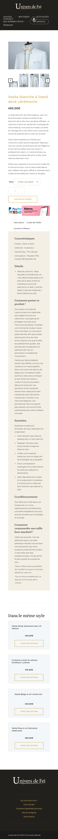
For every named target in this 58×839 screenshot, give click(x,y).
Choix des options (29, 643)
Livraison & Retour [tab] (22, 228)
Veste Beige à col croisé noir (28, 694)
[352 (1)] (24, 80)
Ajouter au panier (23, 199)
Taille (11, 182)
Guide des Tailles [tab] (34, 222)
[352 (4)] (29, 55)
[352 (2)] (34, 80)
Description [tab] (19, 222)
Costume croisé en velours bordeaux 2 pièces (24, 661)
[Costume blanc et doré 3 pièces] (44, 80)
